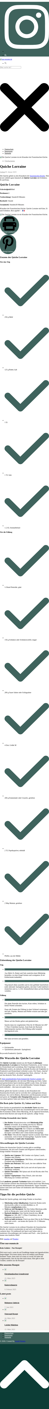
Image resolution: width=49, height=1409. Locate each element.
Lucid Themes (20, 1341)
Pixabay (16, 1239)
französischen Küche (37, 176)
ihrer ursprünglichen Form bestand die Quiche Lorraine (22, 1079)
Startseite (8, 153)
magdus (7, 1239)
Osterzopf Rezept (11, 1314)
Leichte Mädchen (11, 1325)
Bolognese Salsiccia (12, 1303)
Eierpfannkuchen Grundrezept (17, 1274)
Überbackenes (10, 161)
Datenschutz (9, 149)
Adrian (2, 172)
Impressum (8, 151)
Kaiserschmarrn (11, 1285)
